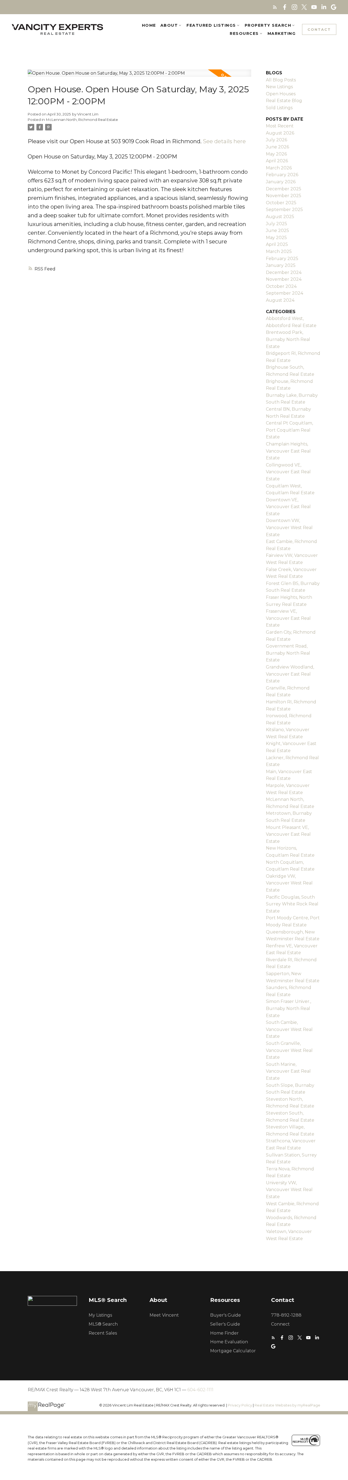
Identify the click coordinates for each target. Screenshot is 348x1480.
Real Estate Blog (284, 100)
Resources (244, 33)
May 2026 (276, 154)
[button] (275, 7)
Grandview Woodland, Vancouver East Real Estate (290, 673)
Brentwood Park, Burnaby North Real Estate (288, 339)
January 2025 (281, 265)
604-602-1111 (200, 1389)
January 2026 (281, 181)
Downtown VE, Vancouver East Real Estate (288, 506)
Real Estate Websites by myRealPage (287, 1405)
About (169, 25)
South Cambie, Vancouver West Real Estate (289, 1029)
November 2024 (284, 279)
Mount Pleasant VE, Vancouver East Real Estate (288, 834)
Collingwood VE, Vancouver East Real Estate (288, 471)
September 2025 (284, 209)
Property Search (268, 25)
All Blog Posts (281, 80)
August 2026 (280, 133)
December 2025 (283, 188)
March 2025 (279, 251)
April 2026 (277, 160)
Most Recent (280, 126)
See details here (224, 141)
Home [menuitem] (149, 25)
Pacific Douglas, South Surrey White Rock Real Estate (292, 904)
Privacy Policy (240, 1405)
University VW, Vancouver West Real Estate (289, 1189)
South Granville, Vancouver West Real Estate (289, 1050)
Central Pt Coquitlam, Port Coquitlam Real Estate (289, 430)
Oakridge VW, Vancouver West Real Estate (289, 883)
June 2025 (277, 230)
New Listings (279, 86)
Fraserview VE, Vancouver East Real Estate (288, 618)
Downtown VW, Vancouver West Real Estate (289, 527)
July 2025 (276, 223)
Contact (319, 29)
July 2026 (276, 139)
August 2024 (280, 300)
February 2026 (282, 174)
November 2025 (283, 195)
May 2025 (276, 237)
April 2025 (277, 244)
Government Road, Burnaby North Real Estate (288, 653)
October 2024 (281, 286)
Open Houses (281, 93)
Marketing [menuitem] (282, 33)
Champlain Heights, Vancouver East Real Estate (288, 450)
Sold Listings (279, 107)
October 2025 (281, 202)
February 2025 (282, 258)
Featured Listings (211, 25)
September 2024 (284, 293)
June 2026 (277, 146)
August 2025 (280, 216)
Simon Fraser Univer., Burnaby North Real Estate (288, 1008)
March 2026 (279, 167)
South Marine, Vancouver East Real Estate (288, 1071)
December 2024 (284, 272)
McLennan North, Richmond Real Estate (82, 119)
